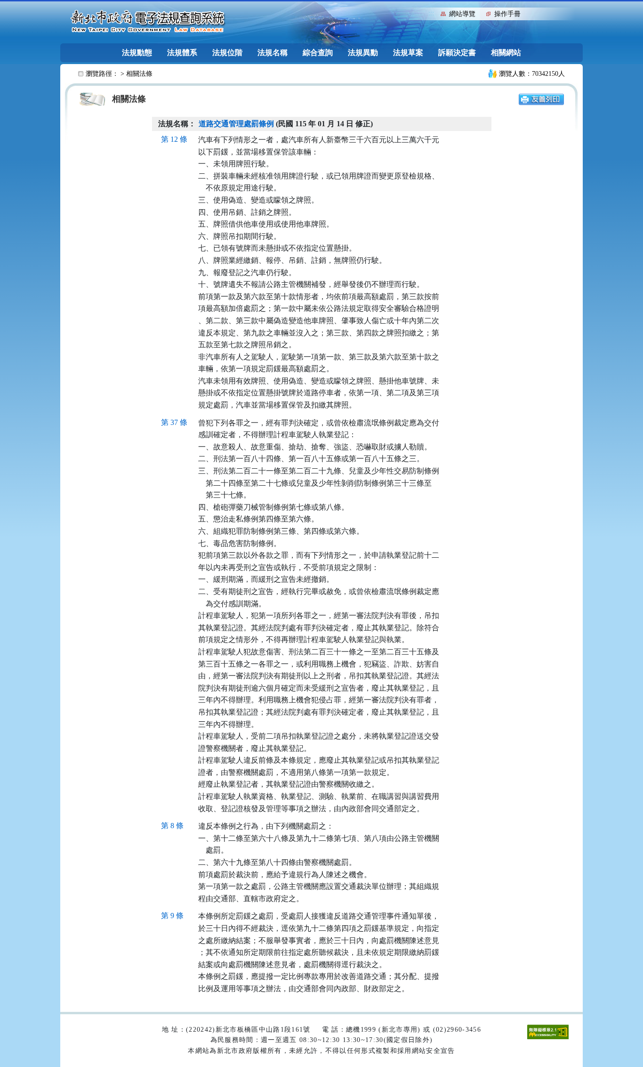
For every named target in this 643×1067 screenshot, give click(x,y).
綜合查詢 (318, 53)
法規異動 (363, 53)
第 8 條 (172, 826)
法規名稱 (272, 53)
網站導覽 (462, 13)
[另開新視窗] (541, 99)
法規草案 (408, 53)
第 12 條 (174, 139)
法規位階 (227, 53)
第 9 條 (172, 916)
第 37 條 (174, 422)
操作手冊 (507, 13)
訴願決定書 (457, 53)
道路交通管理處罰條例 (236, 124)
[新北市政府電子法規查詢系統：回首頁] (148, 22)
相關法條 (139, 73)
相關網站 (506, 53)
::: (431, 13)
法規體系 (182, 53)
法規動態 (137, 53)
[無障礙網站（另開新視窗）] (548, 1031)
